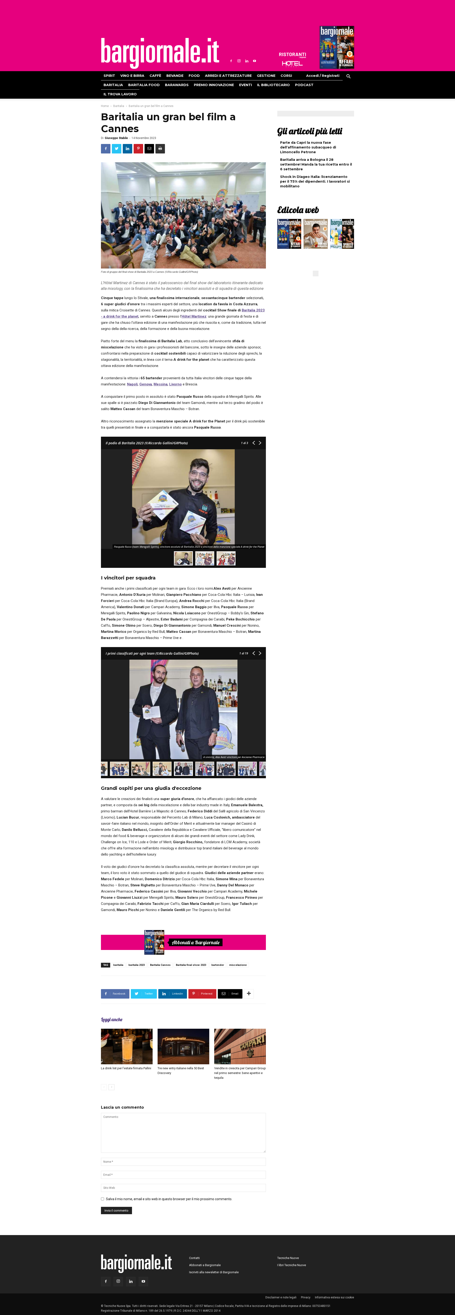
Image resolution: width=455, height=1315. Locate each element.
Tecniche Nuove (288, 1258)
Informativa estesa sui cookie (334, 1297)
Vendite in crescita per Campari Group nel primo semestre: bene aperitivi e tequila (240, 1072)
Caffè (155, 76)
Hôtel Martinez (194, 316)
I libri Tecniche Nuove (291, 1265)
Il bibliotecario (273, 85)
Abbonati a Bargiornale (196, 942)
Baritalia (113, 85)
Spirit (109, 76)
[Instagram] (238, 60)
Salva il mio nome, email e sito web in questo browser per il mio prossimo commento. (169, 1199)
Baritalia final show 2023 (191, 965)
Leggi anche (111, 1019)
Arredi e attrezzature (228, 76)
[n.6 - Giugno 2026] (316, 235)
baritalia (118, 965)
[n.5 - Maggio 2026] (342, 235)
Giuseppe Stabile (116, 138)
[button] (348, 77)
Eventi (245, 85)
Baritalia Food (144, 85)
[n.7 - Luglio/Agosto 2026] (336, 48)
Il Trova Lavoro (120, 94)
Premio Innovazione (214, 85)
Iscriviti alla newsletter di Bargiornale (214, 1272)
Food (194, 76)
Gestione (266, 76)
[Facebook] (231, 60)
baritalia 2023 (136, 965)
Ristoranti (292, 55)
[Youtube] (254, 60)
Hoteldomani (292, 64)
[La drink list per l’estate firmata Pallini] (127, 1046)
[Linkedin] (246, 60)
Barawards (177, 85)
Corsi (286, 76)
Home (105, 106)
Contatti (194, 1258)
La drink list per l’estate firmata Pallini (126, 1068)
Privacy (305, 1297)
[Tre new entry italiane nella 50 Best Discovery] (183, 1046)
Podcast (304, 85)
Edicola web (298, 210)
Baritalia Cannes (160, 965)
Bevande (174, 76)
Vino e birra (132, 76)
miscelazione (238, 965)
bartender (217, 965)
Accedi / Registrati (322, 76)
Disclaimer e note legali (280, 1297)
